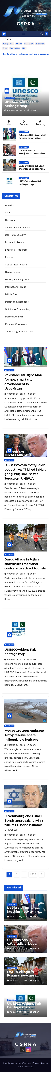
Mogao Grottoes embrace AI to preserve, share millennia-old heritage (24, 735)
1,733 (32, 874)
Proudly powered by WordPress (17, 1063)
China (5, 48)
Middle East (11, 294)
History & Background (17, 279)
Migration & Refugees (17, 301)
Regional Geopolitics (16, 324)
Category (9, 98)
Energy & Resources (16, 249)
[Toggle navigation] (23, 34)
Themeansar (26, 1067)
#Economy (28, 44)
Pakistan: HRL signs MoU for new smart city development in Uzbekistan (32, 139)
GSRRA (33, 110)
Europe (9, 257)
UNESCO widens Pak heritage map (22, 104)
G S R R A (25, 23)
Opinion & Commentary (18, 309)
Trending (40, 124)
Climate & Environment (17, 227)
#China (19, 44)
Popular (24, 124)
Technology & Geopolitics (19, 331)
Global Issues (12, 272)
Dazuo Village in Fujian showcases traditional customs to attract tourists (31, 170)
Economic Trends (14, 242)
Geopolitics (15, 48)
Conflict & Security (15, 234)
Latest (9, 124)
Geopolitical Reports (16, 264)
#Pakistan (40, 44)
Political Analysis (14, 316)
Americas (10, 205)
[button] (42, 33)
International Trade (15, 286)
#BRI (24, 48)
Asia (7, 212)
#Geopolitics (8, 44)
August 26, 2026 (16, 110)
